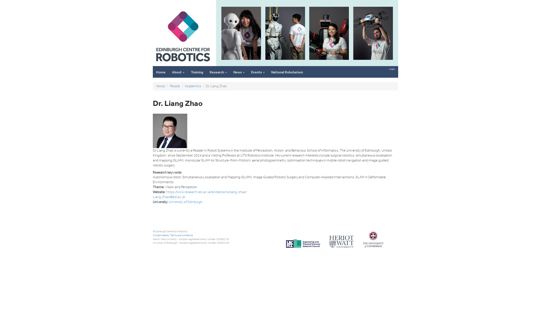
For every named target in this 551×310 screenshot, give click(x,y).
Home (161, 72)
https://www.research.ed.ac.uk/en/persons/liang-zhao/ (206, 192)
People (175, 86)
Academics (193, 86)
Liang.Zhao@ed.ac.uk (169, 197)
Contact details (161, 235)
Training (197, 72)
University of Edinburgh (186, 202)
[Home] (183, 64)
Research (217, 72)
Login (392, 69)
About (177, 72)
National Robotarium (287, 72)
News (238, 72)
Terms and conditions (181, 235)
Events (257, 72)
